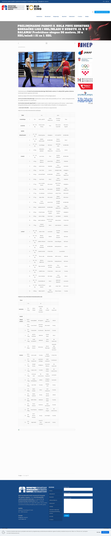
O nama (51, 519)
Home (50, 490)
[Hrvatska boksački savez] (21, 7)
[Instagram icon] (106, 1)
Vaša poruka (67, 498)
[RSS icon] (108, 1)
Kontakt (51, 516)
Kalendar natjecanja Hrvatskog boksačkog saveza (54, 511)
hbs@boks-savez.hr (43, 1)
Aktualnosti (52, 494)
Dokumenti (52, 503)
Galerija (51, 506)
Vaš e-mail (67, 492)
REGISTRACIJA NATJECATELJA (102, 12)
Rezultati (51, 497)
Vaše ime (66, 487)
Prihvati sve (105, 532)
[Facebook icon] (103, 1)
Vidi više (98, 532)
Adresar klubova (53, 500)
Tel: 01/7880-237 (22, 519)
